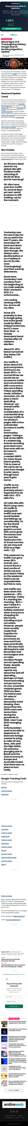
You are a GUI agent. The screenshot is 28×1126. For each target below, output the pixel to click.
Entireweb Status (9, 1117)
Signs (15, 954)
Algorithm (5, 953)
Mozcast (3, 850)
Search (10, 954)
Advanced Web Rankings (8, 857)
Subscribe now (14, 1006)
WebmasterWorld (6, 159)
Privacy (18, 1117)
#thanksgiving (16, 951)
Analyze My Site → (11, 28)
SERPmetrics (5, 843)
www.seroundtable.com (13, 920)
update (20, 954)
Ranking (4, 954)
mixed (22, 953)
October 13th (20, 117)
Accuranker (4, 829)
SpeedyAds (20, 1115)
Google (14, 74)
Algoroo (3, 864)
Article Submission (10, 1115)
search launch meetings (8, 127)
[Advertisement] (14, 216)
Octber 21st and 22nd (7, 115)
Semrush (4, 787)
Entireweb (6, 56)
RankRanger (5, 794)
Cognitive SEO (5, 836)
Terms (23, 1117)
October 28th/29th (7, 111)
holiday (17, 953)
